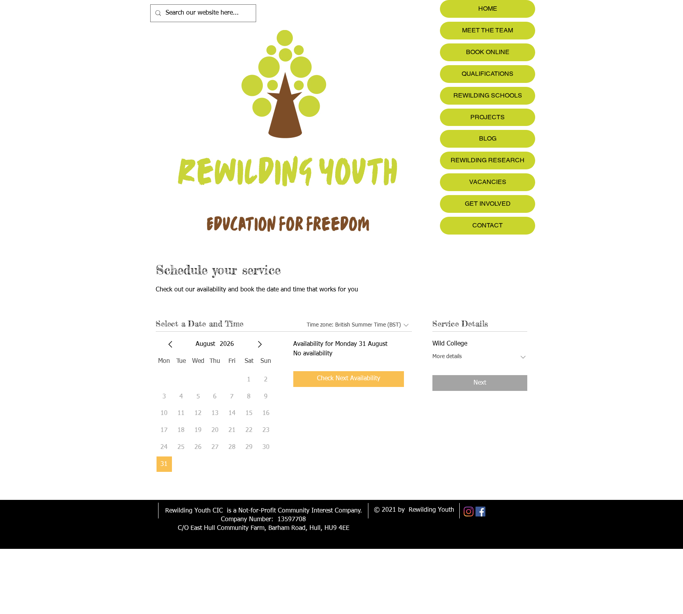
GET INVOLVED (488, 203)
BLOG (487, 138)
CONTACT (487, 225)
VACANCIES (487, 182)
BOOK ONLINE (487, 52)
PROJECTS (487, 117)
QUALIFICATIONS (487, 73)
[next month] (259, 344)
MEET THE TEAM (487, 30)
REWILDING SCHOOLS (487, 95)
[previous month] (170, 344)
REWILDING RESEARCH (488, 160)
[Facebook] (480, 511)
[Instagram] (469, 511)
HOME (487, 8)
